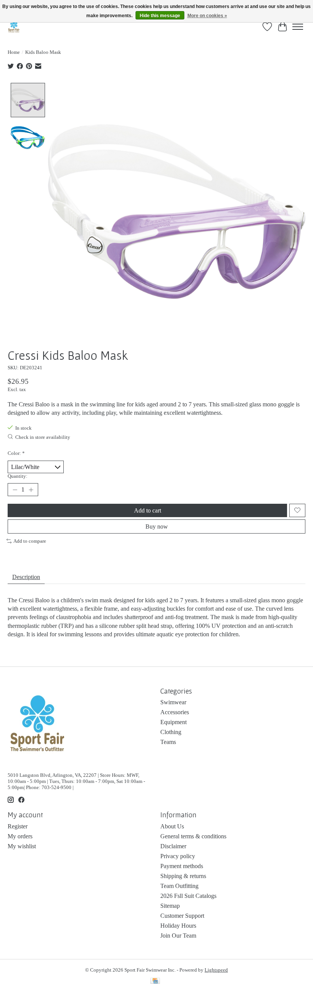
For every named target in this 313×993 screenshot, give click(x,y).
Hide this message (160, 15)
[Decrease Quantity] (15, 490)
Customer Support (182, 915)
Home (14, 52)
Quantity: (17, 476)
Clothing (170, 732)
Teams (168, 742)
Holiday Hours (178, 925)
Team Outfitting (179, 886)
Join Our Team (178, 935)
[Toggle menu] (297, 26)
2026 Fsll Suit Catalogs (188, 896)
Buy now (156, 526)
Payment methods (181, 866)
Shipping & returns (183, 876)
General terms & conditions (193, 836)
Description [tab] (26, 577)
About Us (172, 826)
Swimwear (173, 702)
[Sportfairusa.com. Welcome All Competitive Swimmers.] (14, 26)
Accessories (174, 712)
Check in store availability (42, 437)
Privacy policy (177, 856)
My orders (20, 836)
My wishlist (22, 846)
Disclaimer (173, 846)
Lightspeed (216, 970)
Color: (16, 453)
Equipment (173, 722)
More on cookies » (207, 15)
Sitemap (170, 905)
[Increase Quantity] (31, 490)
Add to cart (147, 510)
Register (17, 826)
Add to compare (29, 541)
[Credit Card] (155, 981)
